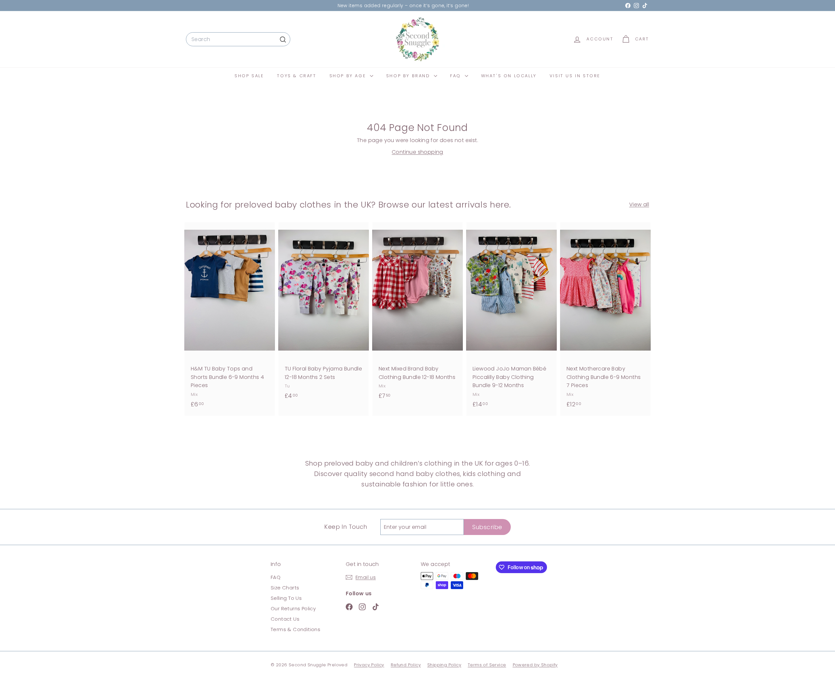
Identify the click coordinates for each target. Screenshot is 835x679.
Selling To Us (286, 598)
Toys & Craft (296, 76)
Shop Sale (249, 76)
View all (639, 204)
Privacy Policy (369, 665)
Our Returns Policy (293, 608)
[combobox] (238, 39)
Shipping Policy (444, 665)
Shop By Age (348, 76)
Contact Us (285, 618)
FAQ (456, 76)
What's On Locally (509, 76)
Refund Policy (406, 665)
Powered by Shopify (535, 665)
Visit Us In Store (575, 76)
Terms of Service (487, 665)
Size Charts (285, 587)
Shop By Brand (409, 76)
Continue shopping (417, 152)
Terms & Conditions (295, 629)
